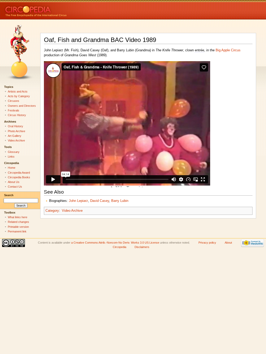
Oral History (15, 126)
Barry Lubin (119, 201)
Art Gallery (14, 135)
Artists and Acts (18, 91)
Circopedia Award (19, 172)
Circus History (17, 115)
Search (9, 195)
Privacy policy (207, 242)
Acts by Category (19, 96)
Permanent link (17, 231)
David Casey (99, 201)
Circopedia (53, 9)
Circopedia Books (19, 177)
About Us (13, 181)
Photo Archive (16, 131)
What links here (17, 217)
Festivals (13, 110)
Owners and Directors (22, 105)
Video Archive (72, 211)
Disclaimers (142, 247)
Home (11, 167)
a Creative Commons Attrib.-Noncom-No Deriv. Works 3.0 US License (115, 242)
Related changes (18, 221)
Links (11, 156)
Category (52, 211)
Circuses (13, 100)
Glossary (13, 151)
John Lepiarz (78, 201)
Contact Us (15, 186)
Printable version (18, 226)
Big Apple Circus (228, 50)
